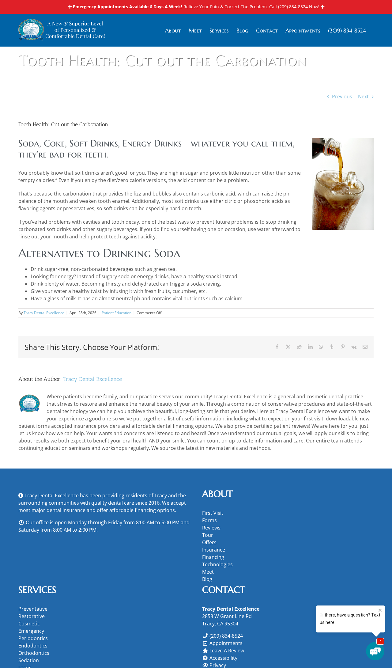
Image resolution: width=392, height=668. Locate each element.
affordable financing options (142, 510)
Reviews (211, 527)
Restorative (31, 616)
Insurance (213, 549)
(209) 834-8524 (293, 6)
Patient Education (116, 312)
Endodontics (32, 645)
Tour (207, 535)
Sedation (28, 660)
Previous (342, 96)
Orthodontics (33, 653)
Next (363, 96)
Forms (209, 520)
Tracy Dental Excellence (44, 312)
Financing (213, 557)
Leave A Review (226, 650)
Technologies (217, 564)
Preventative (32, 608)
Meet (208, 571)
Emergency (31, 631)
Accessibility (223, 658)
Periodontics (33, 638)
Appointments (226, 643)
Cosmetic (29, 623)
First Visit (212, 513)
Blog (207, 579)
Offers (209, 542)
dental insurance (66, 510)
